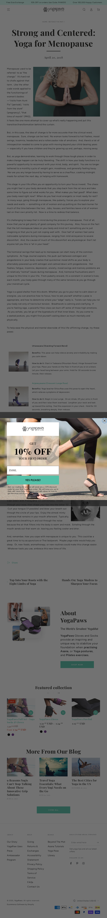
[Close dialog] (104, 420)
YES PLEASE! (33, 480)
